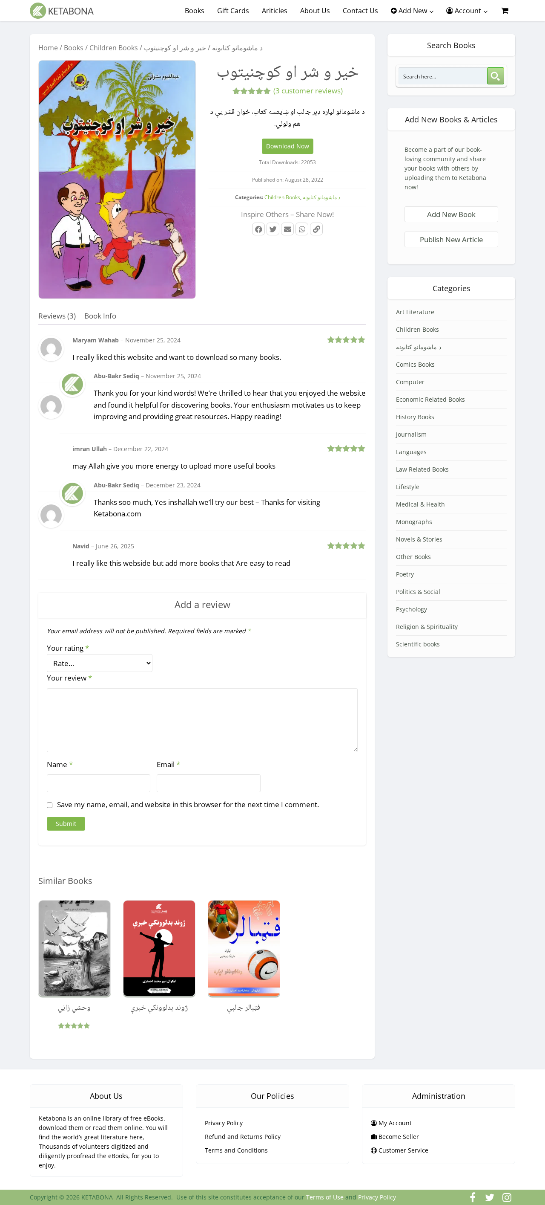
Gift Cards (233, 10)
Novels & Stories (419, 539)
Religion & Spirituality (427, 627)
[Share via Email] (287, 229)
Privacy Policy (224, 1123)
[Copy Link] (316, 229)
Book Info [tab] (100, 316)
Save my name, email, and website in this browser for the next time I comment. (188, 804)
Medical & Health (420, 504)
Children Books (113, 47)
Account (467, 10)
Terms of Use (325, 1197)
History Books (415, 417)
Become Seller (398, 1137)
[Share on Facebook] (258, 229)
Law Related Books (422, 469)
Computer (410, 382)
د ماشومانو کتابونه (237, 47)
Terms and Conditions (236, 1150)
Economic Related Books (430, 399)
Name (60, 764)
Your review (69, 678)
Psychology (411, 609)
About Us (315, 10)
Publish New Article (451, 239)
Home (48, 47)
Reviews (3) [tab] (57, 316)
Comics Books (415, 364)
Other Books (413, 557)
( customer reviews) (308, 91)
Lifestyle (407, 487)
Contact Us (360, 10)
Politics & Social (418, 592)
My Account (394, 1123)
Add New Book (451, 214)
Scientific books (418, 644)
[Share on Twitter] (273, 229)
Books (194, 10)
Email (168, 764)
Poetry (405, 574)
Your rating (68, 648)
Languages (411, 452)
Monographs (414, 522)
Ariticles (274, 10)
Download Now (287, 146)
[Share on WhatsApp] (301, 229)
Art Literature (415, 312)
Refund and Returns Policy (243, 1137)
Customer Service (402, 1150)
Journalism (411, 434)
